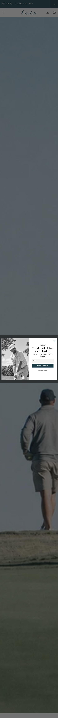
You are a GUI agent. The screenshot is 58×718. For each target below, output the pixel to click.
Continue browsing (43, 370)
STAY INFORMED (42, 365)
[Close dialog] (55, 340)
